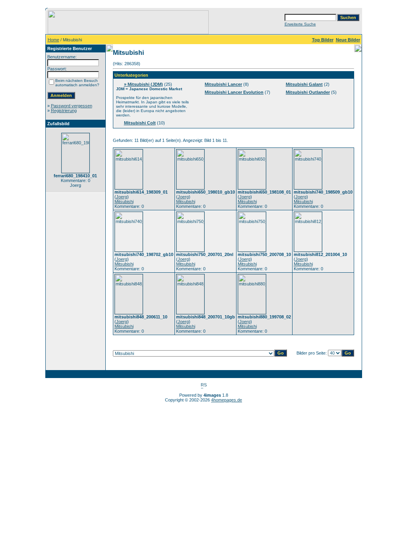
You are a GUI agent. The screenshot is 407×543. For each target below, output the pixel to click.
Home (53, 39)
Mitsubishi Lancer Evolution (234, 92)
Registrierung (64, 110)
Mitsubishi (124, 201)
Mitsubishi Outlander (308, 92)
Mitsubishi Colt (140, 122)
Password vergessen (71, 105)
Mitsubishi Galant (304, 84)
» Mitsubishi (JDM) (143, 84)
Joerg (121, 196)
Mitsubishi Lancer (223, 84)
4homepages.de (226, 400)
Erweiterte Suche (300, 24)
